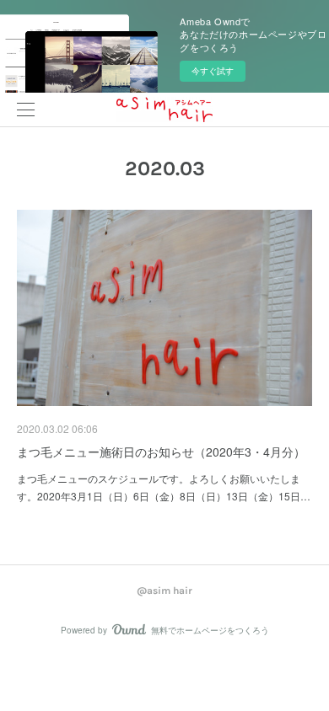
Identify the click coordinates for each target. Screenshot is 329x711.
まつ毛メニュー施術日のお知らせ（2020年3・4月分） (161, 451)
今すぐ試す (212, 71)
